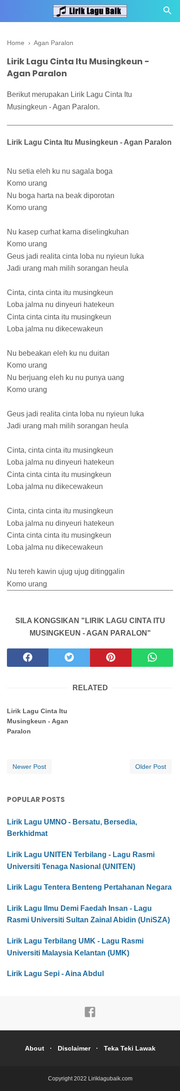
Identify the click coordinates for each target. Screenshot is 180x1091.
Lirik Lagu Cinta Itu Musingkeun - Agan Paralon (37, 721)
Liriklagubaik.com (110, 1078)
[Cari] (167, 13)
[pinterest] (111, 657)
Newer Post (29, 766)
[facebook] (27, 657)
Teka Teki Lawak (130, 1048)
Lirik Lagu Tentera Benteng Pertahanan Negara (89, 887)
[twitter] (69, 657)
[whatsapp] (152, 657)
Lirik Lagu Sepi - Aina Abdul (55, 973)
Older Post (150, 766)
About (34, 1048)
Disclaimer (74, 1048)
